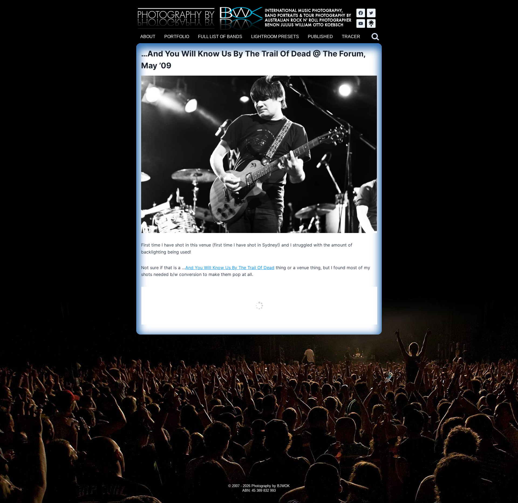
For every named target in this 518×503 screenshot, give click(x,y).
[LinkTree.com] (371, 23)
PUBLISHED (320, 36)
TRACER (351, 36)
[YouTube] (360, 23)
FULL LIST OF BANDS (220, 36)
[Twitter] (371, 13)
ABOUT (147, 36)
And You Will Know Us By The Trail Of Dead (229, 267)
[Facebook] (360, 13)
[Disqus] (258, 402)
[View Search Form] (375, 36)
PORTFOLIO (176, 36)
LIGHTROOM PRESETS (275, 36)
